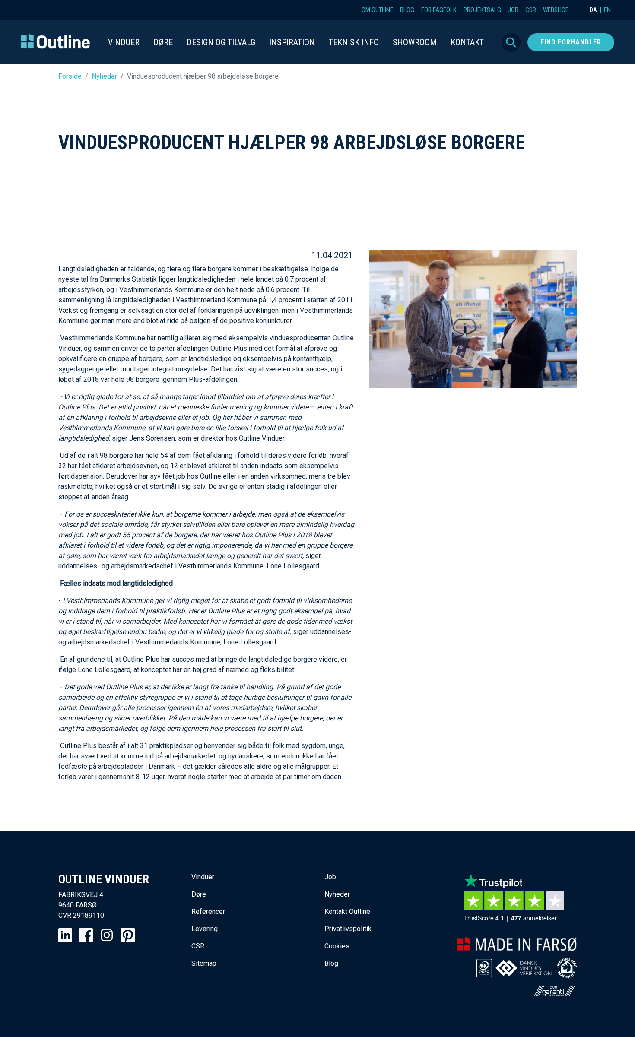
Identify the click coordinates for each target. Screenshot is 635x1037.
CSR (530, 10)
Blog (407, 10)
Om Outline (377, 10)
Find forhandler (570, 42)
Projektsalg (482, 10)
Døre (198, 894)
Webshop (556, 10)
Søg (511, 42)
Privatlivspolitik (347, 929)
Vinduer (202, 877)
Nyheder (104, 76)
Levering (204, 929)
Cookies (336, 946)
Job (513, 10)
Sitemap (203, 963)
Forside (70, 76)
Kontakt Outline (347, 911)
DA (593, 10)
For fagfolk (439, 10)
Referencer (208, 911)
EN (607, 10)
